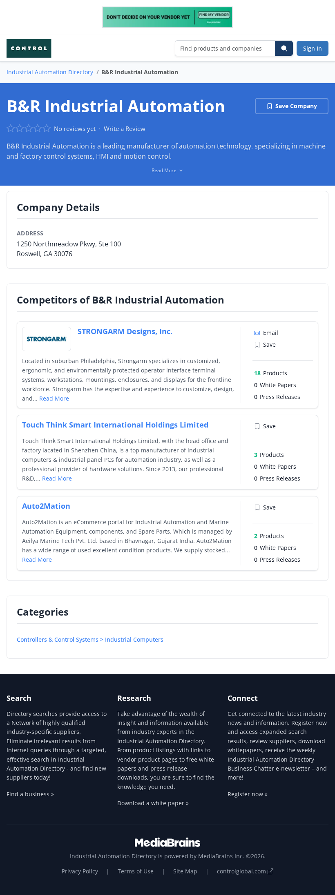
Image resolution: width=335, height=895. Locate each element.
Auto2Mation (46, 506)
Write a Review (124, 128)
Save (269, 344)
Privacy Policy (80, 871)
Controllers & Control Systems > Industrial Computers (90, 639)
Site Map (185, 871)
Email (270, 333)
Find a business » (30, 794)
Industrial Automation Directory (50, 72)
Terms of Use (136, 871)
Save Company (296, 106)
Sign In (312, 48)
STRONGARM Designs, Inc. (125, 331)
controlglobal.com (242, 871)
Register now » (248, 794)
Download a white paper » (153, 803)
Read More (54, 398)
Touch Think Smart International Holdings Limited (115, 425)
